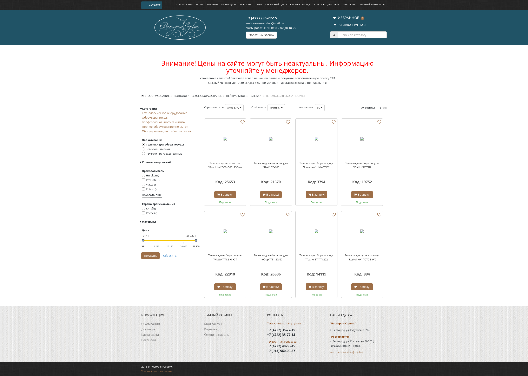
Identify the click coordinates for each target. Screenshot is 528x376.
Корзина (210, 329)
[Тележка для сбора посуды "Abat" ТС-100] (270, 139)
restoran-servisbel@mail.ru (265, 23)
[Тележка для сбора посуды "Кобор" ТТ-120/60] (270, 232)
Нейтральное (235, 96)
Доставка (333, 4)
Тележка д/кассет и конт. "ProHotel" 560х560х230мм (225, 165)
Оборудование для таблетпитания (166, 131)
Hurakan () (152, 175)
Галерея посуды (300, 4)
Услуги (318, 4)
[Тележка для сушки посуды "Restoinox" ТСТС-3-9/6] (362, 232)
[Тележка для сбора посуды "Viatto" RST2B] (362, 139)
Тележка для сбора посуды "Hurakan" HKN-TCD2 (316, 165)
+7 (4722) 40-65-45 (281, 346)
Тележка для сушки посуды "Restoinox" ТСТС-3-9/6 (362, 257)
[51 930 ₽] (196, 240)
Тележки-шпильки (158, 149)
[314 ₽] (143, 240)
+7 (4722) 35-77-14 (281, 334)
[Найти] (334, 34)
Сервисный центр (276, 4)
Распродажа (229, 4)
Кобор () (151, 189)
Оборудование (158, 96)
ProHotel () (152, 180)
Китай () (151, 208)
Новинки (212, 4)
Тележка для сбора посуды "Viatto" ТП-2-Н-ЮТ (225, 257)
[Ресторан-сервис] (180, 27)
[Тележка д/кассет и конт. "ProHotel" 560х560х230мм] (225, 139)
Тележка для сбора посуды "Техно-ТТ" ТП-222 (316, 257)
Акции (199, 4)
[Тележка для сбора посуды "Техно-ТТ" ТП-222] (316, 232)
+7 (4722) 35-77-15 (261, 18)
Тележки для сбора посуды (165, 144)
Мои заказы (213, 324)
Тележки (255, 96)
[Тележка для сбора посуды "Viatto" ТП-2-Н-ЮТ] (225, 232)
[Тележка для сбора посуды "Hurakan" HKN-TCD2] (316, 139)
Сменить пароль (216, 334)
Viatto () (151, 184)
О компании (184, 4)
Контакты (349, 4)
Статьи (258, 4)
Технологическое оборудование (197, 96)
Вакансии (148, 340)
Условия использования (156, 371)
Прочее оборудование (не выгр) (164, 127)
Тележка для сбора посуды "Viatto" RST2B (362, 165)
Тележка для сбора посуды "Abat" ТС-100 (271, 165)
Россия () (151, 213)
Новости (245, 4)
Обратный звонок (261, 35)
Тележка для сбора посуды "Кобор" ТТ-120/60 (271, 257)
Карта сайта (150, 334)
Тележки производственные (164, 153)
